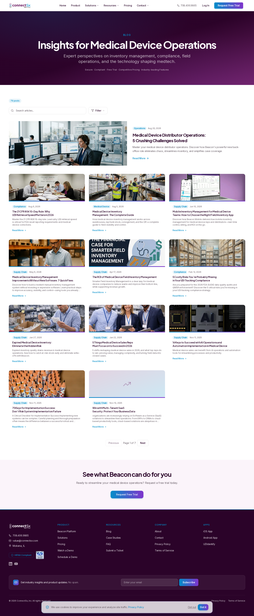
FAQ (108, 544)
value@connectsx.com (25, 540)
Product (75, 5)
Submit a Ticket (114, 550)
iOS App (208, 531)
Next (142, 442)
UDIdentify (209, 544)
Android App (210, 537)
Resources (110, 5)
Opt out (192, 607)
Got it (203, 607)
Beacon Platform (67, 531)
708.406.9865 (189, 5)
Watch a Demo (66, 550)
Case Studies (113, 537)
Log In (205, 5)
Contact (141, 5)
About (158, 531)
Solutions (90, 5)
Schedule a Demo (68, 557)
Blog (108, 531)
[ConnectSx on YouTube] (16, 564)
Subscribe (189, 582)
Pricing (128, 5)
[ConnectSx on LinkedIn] (10, 564)
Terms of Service (164, 550)
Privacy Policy (163, 544)
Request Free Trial (229, 5)
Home (62, 5)
